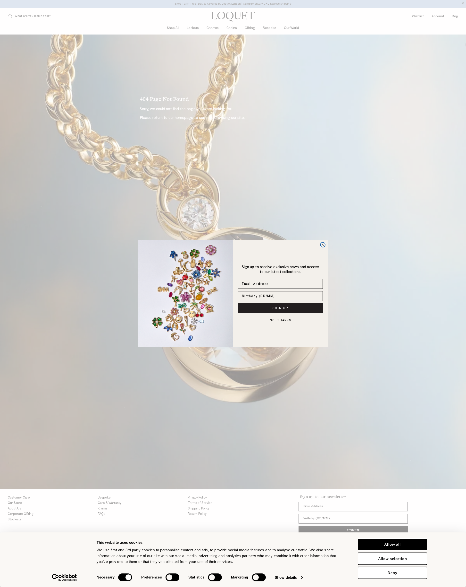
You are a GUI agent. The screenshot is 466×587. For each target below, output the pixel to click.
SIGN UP (280, 308)
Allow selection (392, 559)
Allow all (392, 544)
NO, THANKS (280, 320)
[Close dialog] (322, 244)
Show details (286, 577)
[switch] (172, 577)
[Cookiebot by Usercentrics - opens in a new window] (64, 577)
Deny (392, 573)
